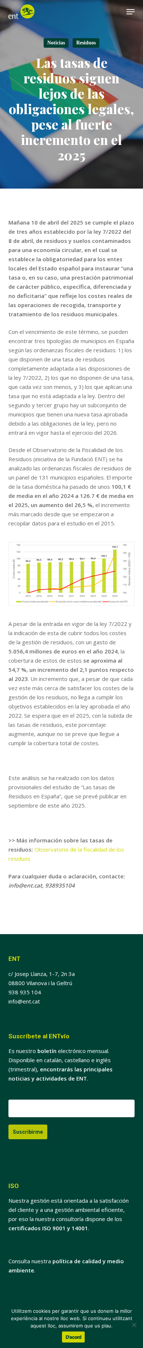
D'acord (73, 1337)
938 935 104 (24, 992)
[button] (130, 11)
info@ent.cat (24, 1001)
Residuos (86, 42)
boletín (46, 1050)
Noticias (56, 42)
